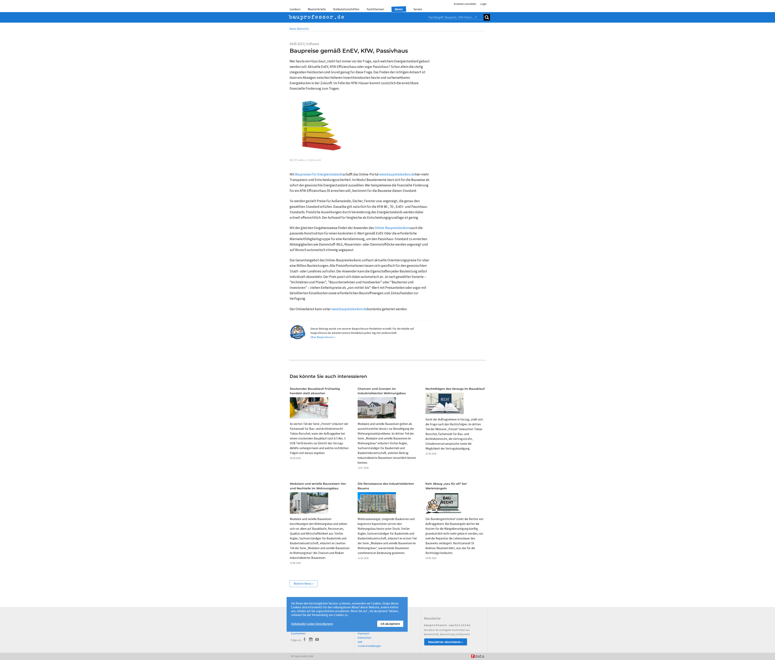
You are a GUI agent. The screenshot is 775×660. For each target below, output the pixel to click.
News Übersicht (299, 28)
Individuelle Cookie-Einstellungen (312, 624)
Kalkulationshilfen (346, 9)
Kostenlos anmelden (465, 4)
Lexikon (295, 9)
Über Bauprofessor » (323, 337)
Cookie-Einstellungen (369, 646)
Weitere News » (303, 583)
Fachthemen (375, 9)
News (399, 9)
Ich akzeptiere (390, 624)
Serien (418, 9)
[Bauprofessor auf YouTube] (317, 640)
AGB (360, 642)
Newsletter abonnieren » (445, 642)
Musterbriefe (317, 9)
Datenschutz (364, 637)
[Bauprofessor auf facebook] (304, 640)
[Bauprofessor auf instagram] (311, 640)
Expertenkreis (298, 633)
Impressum (364, 633)
